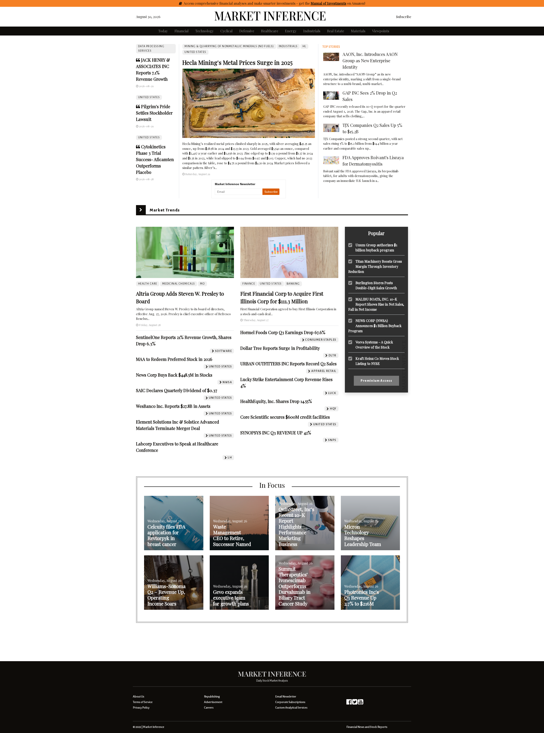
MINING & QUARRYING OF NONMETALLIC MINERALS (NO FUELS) (229, 46)
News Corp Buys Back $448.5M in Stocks (174, 375)
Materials (358, 31)
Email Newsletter (285, 696)
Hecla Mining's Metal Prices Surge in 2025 (237, 62)
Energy (290, 31)
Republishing (212, 696)
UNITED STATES (149, 97)
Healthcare (269, 31)
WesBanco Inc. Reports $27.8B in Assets (173, 406)
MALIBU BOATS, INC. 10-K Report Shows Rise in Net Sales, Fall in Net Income (376, 304)
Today (163, 31)
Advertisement (213, 702)
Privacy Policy (141, 707)
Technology (204, 31)
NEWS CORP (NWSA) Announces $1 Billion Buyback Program (374, 325)
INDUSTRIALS (288, 46)
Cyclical (226, 31)
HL (304, 46)
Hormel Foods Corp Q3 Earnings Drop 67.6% (282, 332)
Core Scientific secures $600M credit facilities (285, 417)
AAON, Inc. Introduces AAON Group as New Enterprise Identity (370, 60)
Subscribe (403, 16)
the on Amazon (334, 3)
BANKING (293, 283)
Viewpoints (380, 31)
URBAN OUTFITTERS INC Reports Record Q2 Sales (288, 363)
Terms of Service (143, 702)
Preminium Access (376, 380)
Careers (209, 707)
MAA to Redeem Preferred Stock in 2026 (174, 359)
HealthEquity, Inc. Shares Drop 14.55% (276, 401)
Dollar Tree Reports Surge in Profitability (280, 348)
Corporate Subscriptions (290, 702)
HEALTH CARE (147, 283)
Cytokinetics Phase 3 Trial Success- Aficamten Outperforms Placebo (155, 159)
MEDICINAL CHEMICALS (178, 283)
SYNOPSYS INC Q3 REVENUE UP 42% (275, 432)
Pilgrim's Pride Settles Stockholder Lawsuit (154, 112)
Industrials (311, 31)
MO (202, 283)
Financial (181, 31)
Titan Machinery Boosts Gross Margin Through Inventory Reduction (375, 266)
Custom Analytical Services (291, 707)
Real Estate (335, 31)
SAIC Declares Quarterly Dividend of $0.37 (176, 390)
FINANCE (248, 283)
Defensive (246, 31)
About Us (138, 696)
